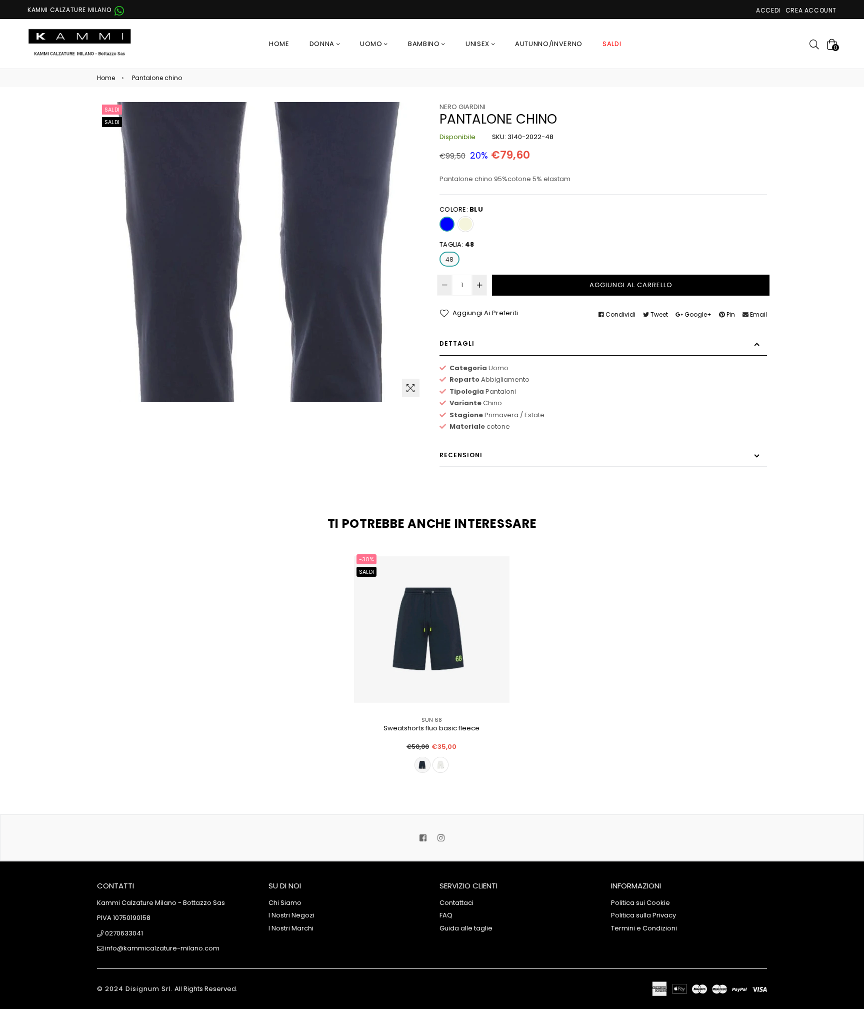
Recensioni (461, 455)
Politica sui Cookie (640, 902)
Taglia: (457, 244)
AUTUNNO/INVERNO (548, 44)
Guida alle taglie (466, 928)
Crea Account (811, 10)
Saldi (112, 110)
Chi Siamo (285, 902)
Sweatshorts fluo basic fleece (432, 728)
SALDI (611, 44)
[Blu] (447, 224)
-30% (366, 559)
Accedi (768, 10)
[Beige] (465, 224)
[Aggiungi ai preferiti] (498, 575)
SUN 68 (432, 720)
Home (279, 44)
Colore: (461, 209)
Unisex (479, 44)
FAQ (446, 915)
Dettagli (457, 343)
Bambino (425, 44)
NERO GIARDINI (463, 107)
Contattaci (457, 902)
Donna (323, 44)
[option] (424, 671)
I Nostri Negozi (291, 915)
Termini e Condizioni (644, 928)
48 (450, 259)
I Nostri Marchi (291, 928)
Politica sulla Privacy (643, 915)
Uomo (372, 44)
